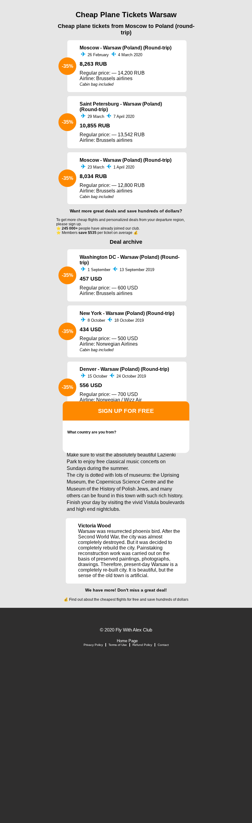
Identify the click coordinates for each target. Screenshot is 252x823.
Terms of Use (117, 644)
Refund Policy (142, 644)
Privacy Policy (93, 644)
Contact (163, 644)
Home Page (127, 641)
